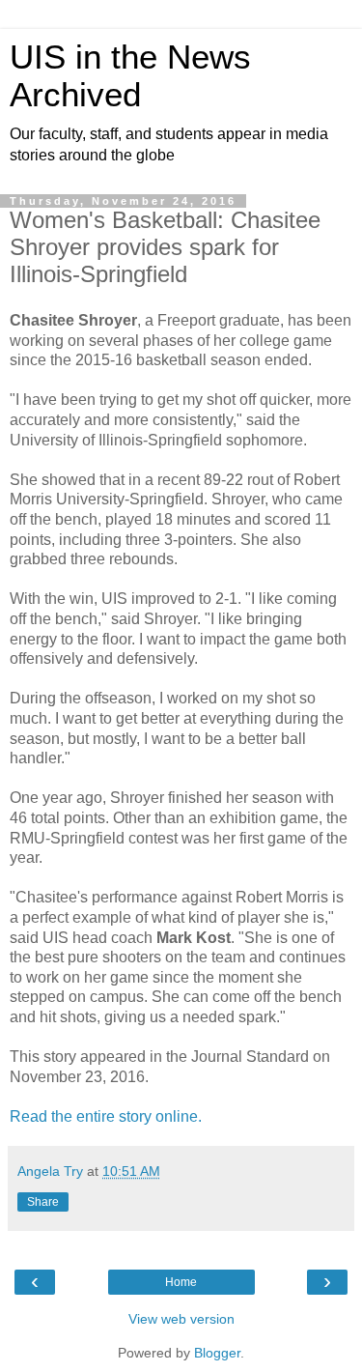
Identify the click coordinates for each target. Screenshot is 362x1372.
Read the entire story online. (108, 1116)
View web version (181, 1319)
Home (181, 1282)
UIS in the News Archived (130, 76)
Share (43, 1202)
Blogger (217, 1352)
